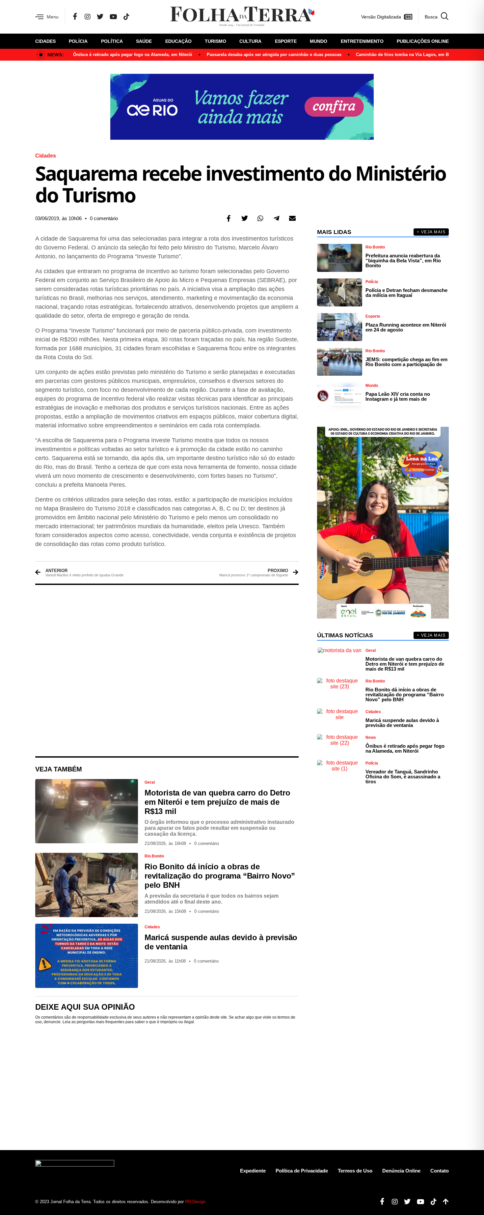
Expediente (253, 1170)
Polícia (78, 41)
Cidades (45, 41)
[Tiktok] (431, 1202)
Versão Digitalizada (381, 16)
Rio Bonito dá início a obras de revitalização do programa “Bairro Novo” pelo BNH (220, 875)
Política (112, 41)
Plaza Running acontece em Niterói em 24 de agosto (405, 327)
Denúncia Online (401, 1170)
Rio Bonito (154, 856)
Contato (439, 1170)
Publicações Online (423, 41)
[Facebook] (75, 17)
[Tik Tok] (126, 17)
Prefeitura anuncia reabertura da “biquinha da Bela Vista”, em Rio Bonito (403, 260)
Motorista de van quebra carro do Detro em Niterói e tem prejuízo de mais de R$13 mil (217, 802)
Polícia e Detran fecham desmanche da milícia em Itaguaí (406, 292)
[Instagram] (88, 17)
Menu (53, 16)
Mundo (318, 41)
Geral (150, 782)
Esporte (286, 41)
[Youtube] (418, 1202)
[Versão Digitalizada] (408, 16)
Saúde (144, 41)
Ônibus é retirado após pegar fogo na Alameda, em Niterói (132, 54)
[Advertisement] (167, 671)
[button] (229, 218)
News (370, 737)
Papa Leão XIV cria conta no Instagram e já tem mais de (397, 396)
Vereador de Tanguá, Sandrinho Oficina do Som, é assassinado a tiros (402, 776)
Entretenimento (362, 41)
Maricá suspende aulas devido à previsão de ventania (402, 722)
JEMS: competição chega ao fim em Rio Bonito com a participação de (406, 362)
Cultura (250, 41)
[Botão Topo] (443, 1202)
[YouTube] (113, 17)
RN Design (195, 1201)
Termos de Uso (355, 1170)
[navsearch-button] (433, 16)
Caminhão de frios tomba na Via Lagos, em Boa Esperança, (417, 54)
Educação (178, 41)
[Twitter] (100, 17)
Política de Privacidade (302, 1170)
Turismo (215, 41)
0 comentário (104, 218)
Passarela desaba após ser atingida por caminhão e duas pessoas (274, 54)
